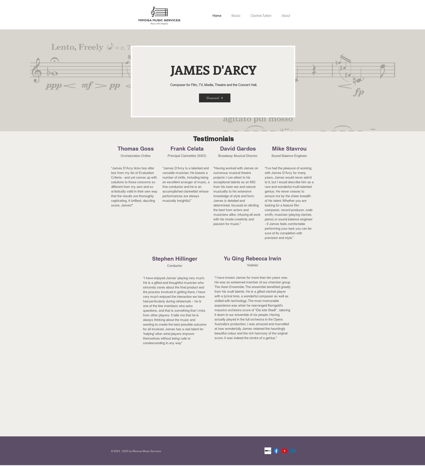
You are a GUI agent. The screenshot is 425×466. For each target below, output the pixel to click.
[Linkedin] (293, 450)
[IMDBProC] (268, 450)
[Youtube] (284, 450)
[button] (235, 16)
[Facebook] (276, 450)
